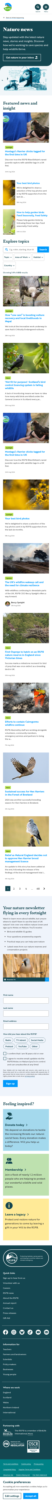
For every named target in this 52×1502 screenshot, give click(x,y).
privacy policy (30, 1076)
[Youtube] (38, 1332)
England (7, 1392)
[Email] (46, 1332)
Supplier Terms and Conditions (29, 1469)
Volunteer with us (11, 1283)
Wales (6, 1402)
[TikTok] (30, 1332)
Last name (8, 1008)
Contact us (8, 1308)
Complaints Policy (9, 1469)
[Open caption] (47, 979)
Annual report (9, 1303)
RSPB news (8, 1293)
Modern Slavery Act (23, 1475)
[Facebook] (5, 1332)
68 (38, 888)
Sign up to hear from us (14, 1278)
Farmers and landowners (14, 1354)
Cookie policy (26, 1464)
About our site (8, 1475)
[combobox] (8, 257)
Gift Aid (6, 1318)
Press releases (9, 1313)
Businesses (8, 1369)
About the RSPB (10, 1298)
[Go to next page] (44, 888)
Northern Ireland (11, 1407)
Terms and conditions (10, 1464)
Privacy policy (38, 1464)
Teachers (7, 1349)
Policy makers (9, 1364)
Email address (10, 1021)
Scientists (7, 1359)
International (9, 1412)
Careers (6, 1288)
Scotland (7, 1397)
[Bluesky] (21, 1332)
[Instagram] (13, 1332)
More (30, 1433)
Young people (9, 1374)
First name (8, 994)
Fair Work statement (40, 1475)
